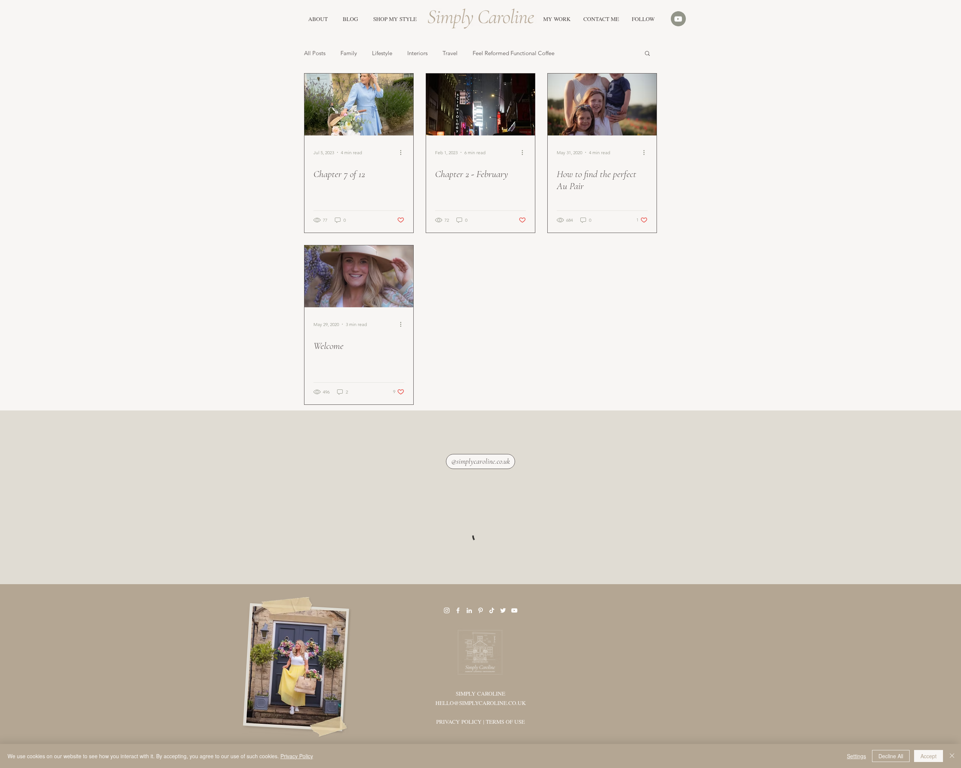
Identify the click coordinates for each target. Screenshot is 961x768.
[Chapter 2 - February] (480, 104)
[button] (395, 18)
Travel (450, 53)
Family (348, 53)
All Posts (314, 53)
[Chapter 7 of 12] (358, 104)
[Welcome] (358, 276)
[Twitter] (503, 610)
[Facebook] (458, 610)
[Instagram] (446, 610)
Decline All (890, 756)
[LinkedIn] (469, 610)
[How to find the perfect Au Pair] (602, 104)
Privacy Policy (296, 756)
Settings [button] (856, 756)
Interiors (417, 53)
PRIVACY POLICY (459, 721)
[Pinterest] (480, 610)
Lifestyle (382, 53)
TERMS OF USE (505, 721)
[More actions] (403, 152)
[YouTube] (514, 610)
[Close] (951, 756)
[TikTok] (492, 610)
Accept (928, 756)
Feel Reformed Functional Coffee (513, 53)
